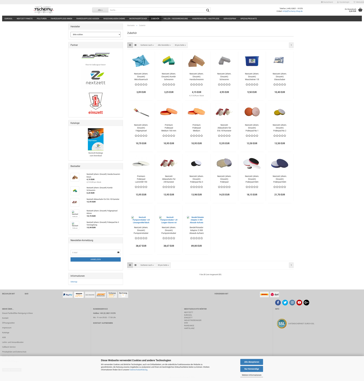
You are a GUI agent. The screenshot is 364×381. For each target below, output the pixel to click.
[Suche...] (208, 10)
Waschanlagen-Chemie (114, 19)
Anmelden (96, 259)
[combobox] (147, 45)
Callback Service (8, 347)
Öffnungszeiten (8, 323)
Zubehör (155, 19)
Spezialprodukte (248, 19)
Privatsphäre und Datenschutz (14, 352)
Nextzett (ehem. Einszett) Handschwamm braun (197, 77)
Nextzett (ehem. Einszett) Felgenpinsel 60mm (141, 128)
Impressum (6, 328)
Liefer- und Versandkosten (12, 342)
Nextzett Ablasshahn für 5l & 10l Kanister (224, 128)
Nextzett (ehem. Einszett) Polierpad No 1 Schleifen (252, 128)
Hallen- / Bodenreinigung (176, 19)
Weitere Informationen (251, 375)
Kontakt (5, 318)
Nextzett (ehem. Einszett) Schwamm (224, 77)
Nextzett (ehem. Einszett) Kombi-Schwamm (169, 77)
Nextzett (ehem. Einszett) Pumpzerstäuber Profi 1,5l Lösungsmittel (141, 230)
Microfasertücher (138, 19)
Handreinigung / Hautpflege (205, 19)
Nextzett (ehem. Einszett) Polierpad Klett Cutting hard (280, 179)
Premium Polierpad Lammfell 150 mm (141, 179)
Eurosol (9, 19)
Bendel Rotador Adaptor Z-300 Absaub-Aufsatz (196, 230)
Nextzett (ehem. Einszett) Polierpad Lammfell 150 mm (224, 179)
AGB (4, 337)
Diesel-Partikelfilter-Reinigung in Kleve (17, 313)
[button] (327, 2)
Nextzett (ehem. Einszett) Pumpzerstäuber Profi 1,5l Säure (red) (168, 230)
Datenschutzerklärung (138, 370)
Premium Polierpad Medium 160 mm (168, 128)
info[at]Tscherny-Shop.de (293, 11)
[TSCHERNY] (44, 10)
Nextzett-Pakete (25, 19)
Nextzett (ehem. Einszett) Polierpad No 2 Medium (280, 128)
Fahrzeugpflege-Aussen (87, 19)
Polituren (41, 19)
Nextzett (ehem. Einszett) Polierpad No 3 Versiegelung (197, 179)
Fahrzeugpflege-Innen (61, 19)
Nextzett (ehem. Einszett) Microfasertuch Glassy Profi (141, 77)
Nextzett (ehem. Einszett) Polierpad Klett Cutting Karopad (252, 179)
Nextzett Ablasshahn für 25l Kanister (169, 179)
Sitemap (74, 282)
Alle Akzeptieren (251, 362)
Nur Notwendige (251, 369)
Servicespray (230, 19)
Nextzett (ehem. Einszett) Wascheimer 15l (252, 77)
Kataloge (5, 332)
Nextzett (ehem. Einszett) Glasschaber (280, 77)
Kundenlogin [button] (344, 2)
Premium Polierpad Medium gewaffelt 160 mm (196, 128)
